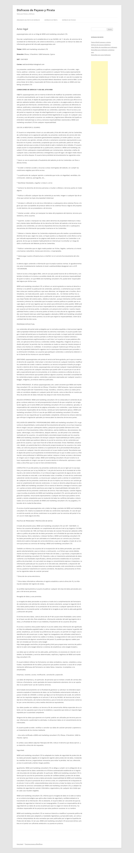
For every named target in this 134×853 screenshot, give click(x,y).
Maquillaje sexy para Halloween (101, 55)
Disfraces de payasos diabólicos (101, 45)
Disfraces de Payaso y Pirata (36, 10)
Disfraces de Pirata (50, 20)
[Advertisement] (99, 92)
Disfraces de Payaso (69, 20)
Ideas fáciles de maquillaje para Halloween (104, 47)
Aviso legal (20, 844)
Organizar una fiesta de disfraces (28, 20)
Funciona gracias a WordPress (34, 844)
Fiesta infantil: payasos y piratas (101, 42)
